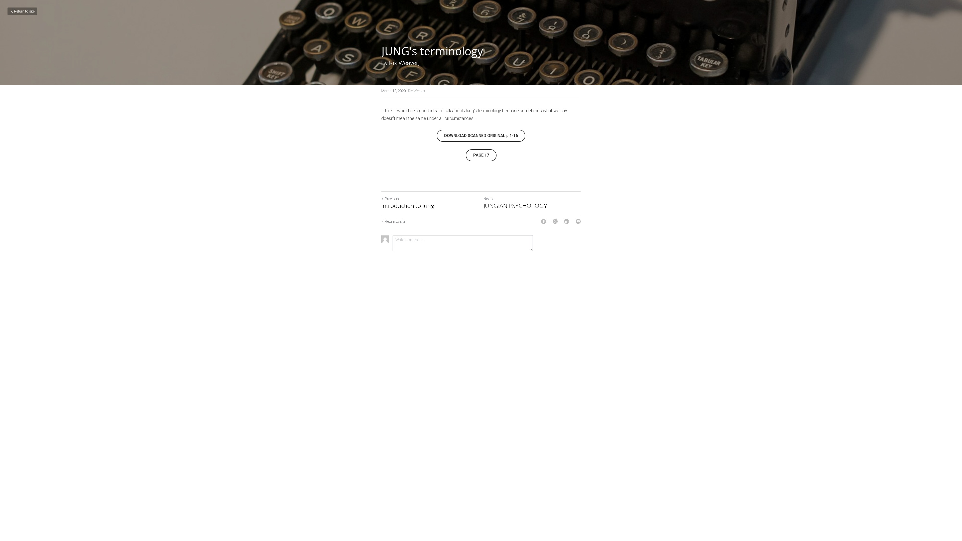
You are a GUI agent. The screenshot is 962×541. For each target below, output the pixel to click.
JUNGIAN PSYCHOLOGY (515, 205)
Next (487, 199)
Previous (392, 199)
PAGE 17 (481, 155)
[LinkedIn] (566, 221)
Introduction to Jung (407, 205)
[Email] (578, 221)
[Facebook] (543, 221)
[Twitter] (555, 221)
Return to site (24, 11)
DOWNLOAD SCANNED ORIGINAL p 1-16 (481, 135)
